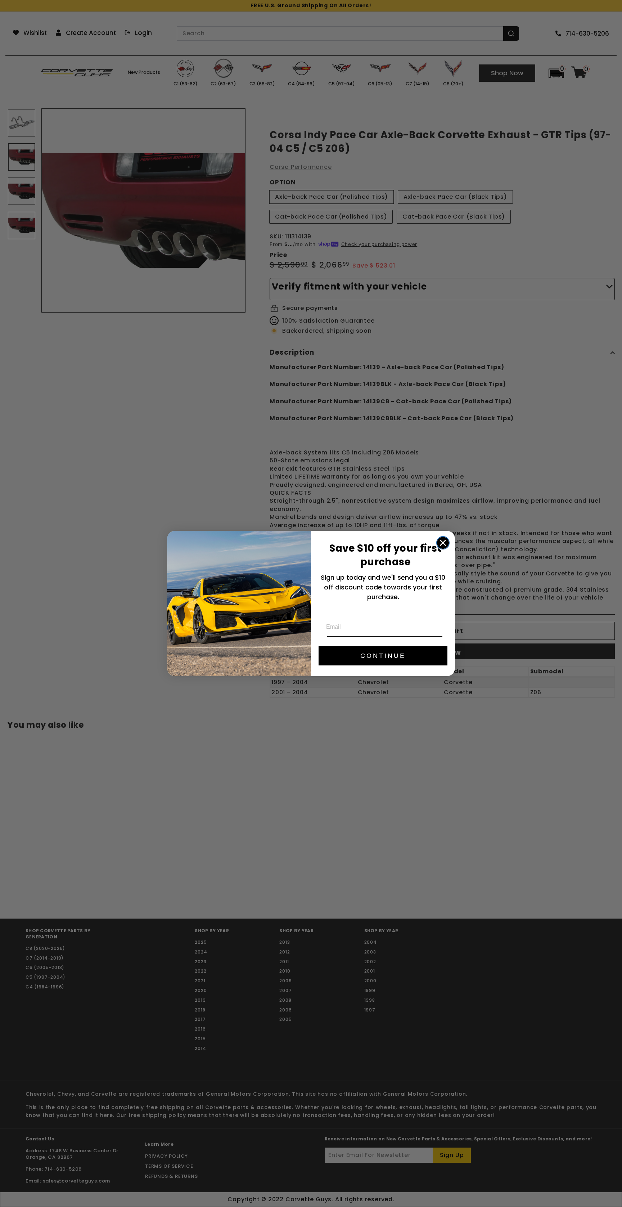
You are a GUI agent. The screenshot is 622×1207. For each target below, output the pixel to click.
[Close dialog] (443, 543)
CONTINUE (383, 655)
